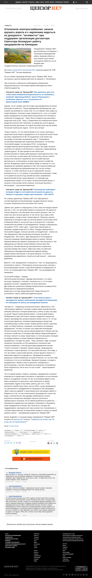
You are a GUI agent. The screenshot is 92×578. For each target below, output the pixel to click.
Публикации (59, 2)
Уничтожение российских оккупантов (73, 535)
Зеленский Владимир (68, 554)
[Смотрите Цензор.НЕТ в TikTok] (75, 575)
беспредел (9, 430)
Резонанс (31, 2)
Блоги (42, 2)
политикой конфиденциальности (57, 566)
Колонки (66, 2)
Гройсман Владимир (13, 434)
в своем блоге (17, 70)
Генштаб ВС (66, 559)
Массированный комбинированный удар (73, 540)
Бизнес (52, 2)
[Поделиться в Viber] (17, 442)
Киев (64, 550)
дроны (64, 545)
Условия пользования (12, 542)
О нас (7, 533)
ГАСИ (20, 435)
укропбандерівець (15, 486)
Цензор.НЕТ (30, 70)
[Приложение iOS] (18, 8)
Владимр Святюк (15, 472)
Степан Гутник (14, 426)
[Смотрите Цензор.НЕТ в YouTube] (72, 575)
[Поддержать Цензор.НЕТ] (31, 459)
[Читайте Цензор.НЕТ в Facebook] (64, 575)
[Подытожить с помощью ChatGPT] (48, 443)
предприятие (38, 432)
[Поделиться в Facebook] (5, 442)
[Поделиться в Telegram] (11, 442)
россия (64, 548)
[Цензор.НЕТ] (46, 8)
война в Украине (67, 557)
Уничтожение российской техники (72, 537)
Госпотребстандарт (31, 430)
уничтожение (66, 552)
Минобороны (66, 560)
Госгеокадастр (10, 435)
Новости (18, 2)
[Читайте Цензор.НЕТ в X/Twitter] (66, 575)
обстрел (65, 543)
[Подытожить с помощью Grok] (57, 443)
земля (43, 430)
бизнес (19, 430)
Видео (37, 2)
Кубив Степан (37, 434)
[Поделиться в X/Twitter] (8, 442)
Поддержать (9, 537)
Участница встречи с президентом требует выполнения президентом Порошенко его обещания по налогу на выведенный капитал (31, 300)
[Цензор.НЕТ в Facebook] (5, 8)
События (25, 2)
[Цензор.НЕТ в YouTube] (13, 8)
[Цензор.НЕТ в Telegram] (10, 8)
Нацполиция (26, 432)
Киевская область (12, 432)
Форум (47, 2)
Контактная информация (13, 535)
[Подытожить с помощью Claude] (51, 443)
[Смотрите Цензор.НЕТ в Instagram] (78, 575)
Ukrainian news (10, 547)
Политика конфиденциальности (15, 544)
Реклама (7, 540)
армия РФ (65, 547)
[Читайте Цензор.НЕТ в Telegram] (69, 575)
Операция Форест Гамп (69, 533)
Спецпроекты (37, 555)
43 (53, 25)
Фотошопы (37, 544)
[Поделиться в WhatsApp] (14, 442)
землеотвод (26, 434)
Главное (36, 554)
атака (64, 555)
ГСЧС (47, 434)
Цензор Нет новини (11, 545)
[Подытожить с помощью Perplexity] (54, 443)
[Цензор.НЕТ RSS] (20, 8)
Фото (35, 540)
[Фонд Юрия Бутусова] (31, 452)
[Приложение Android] (15, 8)
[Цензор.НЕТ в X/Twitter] (8, 8)
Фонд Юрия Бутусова (11, 539)
